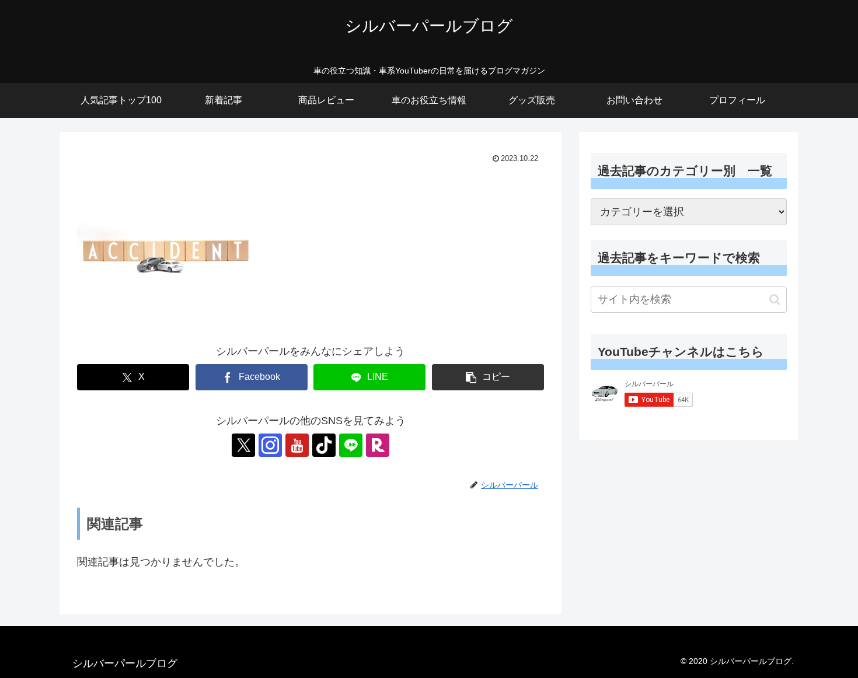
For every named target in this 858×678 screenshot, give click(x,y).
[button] (488, 377)
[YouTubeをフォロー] (297, 445)
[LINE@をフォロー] (350, 445)
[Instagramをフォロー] (270, 445)
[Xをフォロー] (243, 445)
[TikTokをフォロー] (324, 445)
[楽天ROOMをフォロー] (377, 445)
